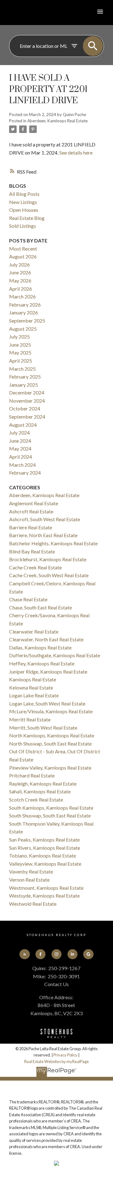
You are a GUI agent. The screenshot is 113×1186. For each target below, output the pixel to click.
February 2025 (25, 376)
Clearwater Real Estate (33, 631)
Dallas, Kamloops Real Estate (40, 647)
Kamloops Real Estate (32, 679)
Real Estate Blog (27, 218)
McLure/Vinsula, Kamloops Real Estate (51, 711)
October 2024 (24, 408)
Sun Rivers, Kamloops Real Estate (44, 848)
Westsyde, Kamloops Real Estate (44, 895)
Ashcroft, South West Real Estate (44, 519)
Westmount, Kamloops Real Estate (46, 888)
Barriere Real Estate (30, 527)
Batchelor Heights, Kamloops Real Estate (53, 543)
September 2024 (27, 417)
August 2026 (23, 256)
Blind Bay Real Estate (32, 551)
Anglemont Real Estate (33, 503)
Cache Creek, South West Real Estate (49, 575)
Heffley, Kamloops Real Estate (41, 663)
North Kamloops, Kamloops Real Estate (51, 735)
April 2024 (20, 457)
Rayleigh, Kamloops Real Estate (43, 783)
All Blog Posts (24, 194)
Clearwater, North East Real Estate (46, 639)
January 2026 (23, 312)
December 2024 (26, 392)
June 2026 (20, 272)
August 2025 (23, 329)
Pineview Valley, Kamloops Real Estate (50, 768)
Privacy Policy (65, 1054)
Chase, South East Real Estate (40, 607)
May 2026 (20, 280)
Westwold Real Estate (32, 904)
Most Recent (23, 249)
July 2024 (19, 432)
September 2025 (27, 320)
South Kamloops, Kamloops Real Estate (51, 808)
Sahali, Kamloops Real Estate (40, 791)
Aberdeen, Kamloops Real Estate (57, 120)
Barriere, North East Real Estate (43, 535)
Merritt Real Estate (30, 719)
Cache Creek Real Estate (35, 567)
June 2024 (20, 441)
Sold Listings (22, 226)
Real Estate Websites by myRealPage (56, 1061)
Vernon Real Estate (29, 880)
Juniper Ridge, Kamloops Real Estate (48, 671)
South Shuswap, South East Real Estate (50, 815)
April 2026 (20, 289)
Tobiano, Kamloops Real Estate (42, 855)
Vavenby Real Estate (31, 871)
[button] (24, 954)
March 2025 (22, 369)
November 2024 (27, 401)
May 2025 (20, 352)
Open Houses (23, 210)
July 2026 (19, 264)
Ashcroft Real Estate (31, 511)
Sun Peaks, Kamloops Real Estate (44, 839)
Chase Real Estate (28, 599)
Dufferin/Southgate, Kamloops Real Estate (54, 655)
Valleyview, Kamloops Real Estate (45, 864)
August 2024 (23, 425)
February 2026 (25, 305)
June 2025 (20, 345)
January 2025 (23, 385)
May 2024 (20, 448)
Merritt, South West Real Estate (43, 727)
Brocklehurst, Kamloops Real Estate (47, 559)
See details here (76, 152)
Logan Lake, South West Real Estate (47, 703)
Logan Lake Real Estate (34, 695)
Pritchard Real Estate (32, 775)
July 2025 (19, 336)
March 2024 (22, 465)
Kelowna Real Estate (31, 687)
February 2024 (25, 473)
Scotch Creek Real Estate (36, 799)
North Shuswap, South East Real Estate (50, 743)
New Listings (23, 202)
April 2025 (20, 361)
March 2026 (22, 296)
